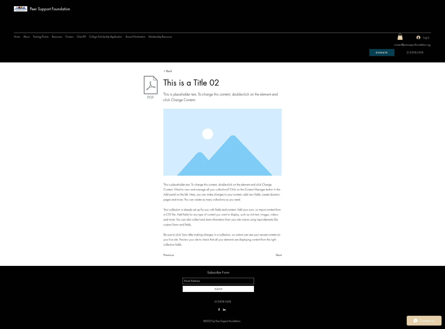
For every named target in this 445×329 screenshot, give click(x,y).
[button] (400, 36)
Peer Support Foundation (50, 8)
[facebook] (219, 309)
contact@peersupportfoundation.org (412, 44)
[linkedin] (224, 309)
